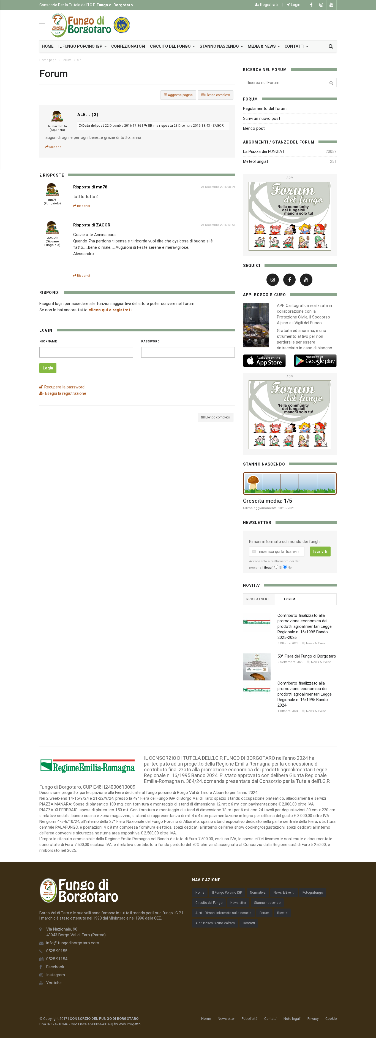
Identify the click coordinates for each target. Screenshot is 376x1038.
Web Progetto (130, 1024)
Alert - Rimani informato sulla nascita (223, 913)
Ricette (282, 913)
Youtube (54, 982)
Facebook (55, 966)
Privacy (312, 1019)
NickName (48, 341)
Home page (47, 60)
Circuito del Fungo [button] (171, 46)
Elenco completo (217, 95)
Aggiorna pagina (180, 95)
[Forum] (290, 216)
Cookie (331, 1019)
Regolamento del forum (265, 108)
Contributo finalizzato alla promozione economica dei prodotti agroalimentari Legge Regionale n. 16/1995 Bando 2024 (304, 694)
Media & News (262, 46)
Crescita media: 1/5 (267, 501)
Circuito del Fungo (208, 903)
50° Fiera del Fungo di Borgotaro (306, 656)
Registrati (268, 4)
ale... (80, 60)
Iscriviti (320, 551)
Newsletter (238, 903)
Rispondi (55, 147)
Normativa (258, 892)
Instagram (55, 974)
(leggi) (269, 567)
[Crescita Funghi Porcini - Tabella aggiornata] (290, 483)
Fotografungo (313, 892)
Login (295, 4)
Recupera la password (64, 387)
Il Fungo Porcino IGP (227, 892)
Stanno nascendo (220, 46)
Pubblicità (249, 1019)
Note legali (292, 1019)
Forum (66, 60)
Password (150, 341)
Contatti (295, 46)
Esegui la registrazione (65, 393)
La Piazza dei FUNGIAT (264, 151)
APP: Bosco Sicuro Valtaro (215, 923)
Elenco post (254, 128)
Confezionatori (128, 46)
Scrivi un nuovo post (261, 118)
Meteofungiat (255, 161)
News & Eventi (284, 892)
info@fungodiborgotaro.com (72, 942)
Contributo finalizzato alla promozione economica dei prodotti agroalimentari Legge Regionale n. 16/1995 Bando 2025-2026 (304, 626)
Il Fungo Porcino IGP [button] (80, 46)
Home (47, 46)
